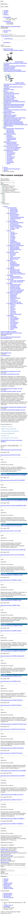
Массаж (11, 125)
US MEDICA (13, 189)
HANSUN (11, 186)
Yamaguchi (11, 190)
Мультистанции (17, 69)
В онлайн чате (4, 849)
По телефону (13, 849)
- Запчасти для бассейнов (16, 291)
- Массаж (12, 250)
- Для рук (12, 310)
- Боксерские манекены (15, 272)
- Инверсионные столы (15, 249)
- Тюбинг (12, 267)
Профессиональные (20, 101)
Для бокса (9, 155)
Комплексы (14, 142)
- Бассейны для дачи (15, 287)
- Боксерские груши (15, 271)
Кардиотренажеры (8, 48)
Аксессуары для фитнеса (13, 148)
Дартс (9, 113)
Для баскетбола (10, 154)
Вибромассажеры (18, 121)
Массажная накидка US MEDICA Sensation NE (12, 656)
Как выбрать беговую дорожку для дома (11, 391)
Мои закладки (7, 896)
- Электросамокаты (14, 265)
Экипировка (14, 150)
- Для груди (12, 306)
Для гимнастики (11, 156)
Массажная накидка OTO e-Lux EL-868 (11, 530)
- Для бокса (12, 320)
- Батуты (9, 230)
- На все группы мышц (15, 314)
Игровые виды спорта (9, 112)
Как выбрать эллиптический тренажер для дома (13, 409)
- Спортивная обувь (12, 207)
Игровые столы (17, 119)
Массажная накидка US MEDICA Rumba (11, 630)
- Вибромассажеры (14, 246)
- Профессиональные (15, 242)
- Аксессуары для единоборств (17, 273)
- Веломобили (13, 263)
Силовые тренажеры (9, 68)
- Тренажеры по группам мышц (15, 303)
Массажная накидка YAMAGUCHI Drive (11, 705)
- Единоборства (10, 268)
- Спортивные (13, 241)
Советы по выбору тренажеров (8, 331)
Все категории (7, 30)
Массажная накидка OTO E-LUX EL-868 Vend (12, 554)
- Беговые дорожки (14, 214)
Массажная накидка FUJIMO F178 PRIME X (12, 823)
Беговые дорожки (18, 50)
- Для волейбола (14, 327)
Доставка (6, 12)
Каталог (6, 31)
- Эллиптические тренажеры (17, 217)
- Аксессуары (10, 279)
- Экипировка (10, 315)
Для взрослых (15, 93)
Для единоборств (11, 152)
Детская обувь (10, 129)
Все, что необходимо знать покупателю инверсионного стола (11, 337)
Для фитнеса (10, 160)
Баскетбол (12, 116)
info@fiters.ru (7, 42)
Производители (8, 887)
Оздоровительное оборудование (12, 120)
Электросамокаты (11, 139)
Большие (12, 98)
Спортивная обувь (19, 128)
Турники (12, 89)
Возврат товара (7, 884)
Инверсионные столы (21, 124)
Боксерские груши (19, 105)
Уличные (12, 96)
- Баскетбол (12, 254)
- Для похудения (14, 294)
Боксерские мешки (19, 104)
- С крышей (12, 237)
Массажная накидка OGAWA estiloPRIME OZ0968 (13, 505)
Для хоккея (9, 159)
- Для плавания (13, 323)
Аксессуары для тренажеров (14, 147)
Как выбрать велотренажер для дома (10, 374)
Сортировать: (4, 445)
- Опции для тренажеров (16, 226)
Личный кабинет (8, 893)
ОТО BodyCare (15, 192)
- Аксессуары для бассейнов (17, 290)
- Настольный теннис (15, 257)
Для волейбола (10, 162)
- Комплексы (10, 275)
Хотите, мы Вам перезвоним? (17, 36)
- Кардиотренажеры (12, 213)
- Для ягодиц (13, 312)
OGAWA (10, 187)
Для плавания (10, 158)
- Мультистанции (14, 223)
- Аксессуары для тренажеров (17, 280)
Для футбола (10, 151)
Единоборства (7, 103)
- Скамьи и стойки (14, 228)
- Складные (12, 299)
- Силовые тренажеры (12, 221)
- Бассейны (9, 283)
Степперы (12, 67)
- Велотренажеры (14, 215)
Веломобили (10, 136)
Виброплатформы (18, 123)
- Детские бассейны (15, 285)
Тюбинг (9, 140)
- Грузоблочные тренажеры (16, 222)
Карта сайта (7, 885)
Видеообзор (5, 203)
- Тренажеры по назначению (14, 292)
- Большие (12, 240)
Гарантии (6, 10)
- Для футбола (13, 316)
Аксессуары (14, 146)
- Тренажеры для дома (15, 302)
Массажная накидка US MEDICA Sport (10, 681)
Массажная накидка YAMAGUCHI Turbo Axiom (13, 729)
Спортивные (15, 100)
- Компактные (13, 295)
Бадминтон (13, 115)
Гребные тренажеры (20, 65)
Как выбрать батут (5, 355)
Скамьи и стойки (19, 82)
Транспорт (13, 134)
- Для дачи (12, 234)
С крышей (13, 97)
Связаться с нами (8, 882)
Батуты (5, 90)
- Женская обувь (14, 210)
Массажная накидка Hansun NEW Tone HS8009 (13, 480)
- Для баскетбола (14, 319)
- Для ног (12, 307)
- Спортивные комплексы (16, 277)
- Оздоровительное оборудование (15, 245)
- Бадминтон (13, 253)
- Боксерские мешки (15, 269)
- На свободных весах (15, 225)
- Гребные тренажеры (15, 218)
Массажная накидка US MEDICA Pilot (10, 605)
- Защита (12, 329)
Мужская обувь (10, 132)
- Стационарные (14, 300)
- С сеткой (12, 238)
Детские (11, 92)
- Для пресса (13, 308)
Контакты (6, 14)
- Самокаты (12, 261)
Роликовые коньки (11, 138)
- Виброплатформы (14, 248)
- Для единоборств (14, 318)
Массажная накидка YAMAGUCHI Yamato (11, 753)
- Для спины (13, 311)
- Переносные (13, 296)
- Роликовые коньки (15, 264)
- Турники (12, 229)
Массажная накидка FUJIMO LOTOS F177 (11, 799)
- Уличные (12, 236)
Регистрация (10, 22)
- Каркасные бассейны (15, 284)
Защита (8, 163)
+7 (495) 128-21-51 (8, 38)
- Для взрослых (13, 233)
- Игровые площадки (15, 276)
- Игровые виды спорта (13, 252)
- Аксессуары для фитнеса (16, 281)
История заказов (8, 894)
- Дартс (11, 256)
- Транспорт (10, 260)
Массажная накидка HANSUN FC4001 (10, 454)
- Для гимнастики (14, 322)
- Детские (12, 232)
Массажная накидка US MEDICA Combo (11, 580)
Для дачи (12, 94)
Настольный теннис (20, 117)
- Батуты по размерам (15, 244)
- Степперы (12, 219)
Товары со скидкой (8, 888)
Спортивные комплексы (13, 144)
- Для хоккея (13, 325)
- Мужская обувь (14, 211)
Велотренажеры (19, 61)
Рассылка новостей (8, 897)
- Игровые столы (14, 259)
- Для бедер (12, 304)
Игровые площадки (12, 143)
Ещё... (5, 127)
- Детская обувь (13, 209)
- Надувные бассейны (15, 288)
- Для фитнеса (13, 326)
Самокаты (9, 135)
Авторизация (10, 23)
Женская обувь (10, 131)
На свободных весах (20, 71)
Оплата (5, 13)
